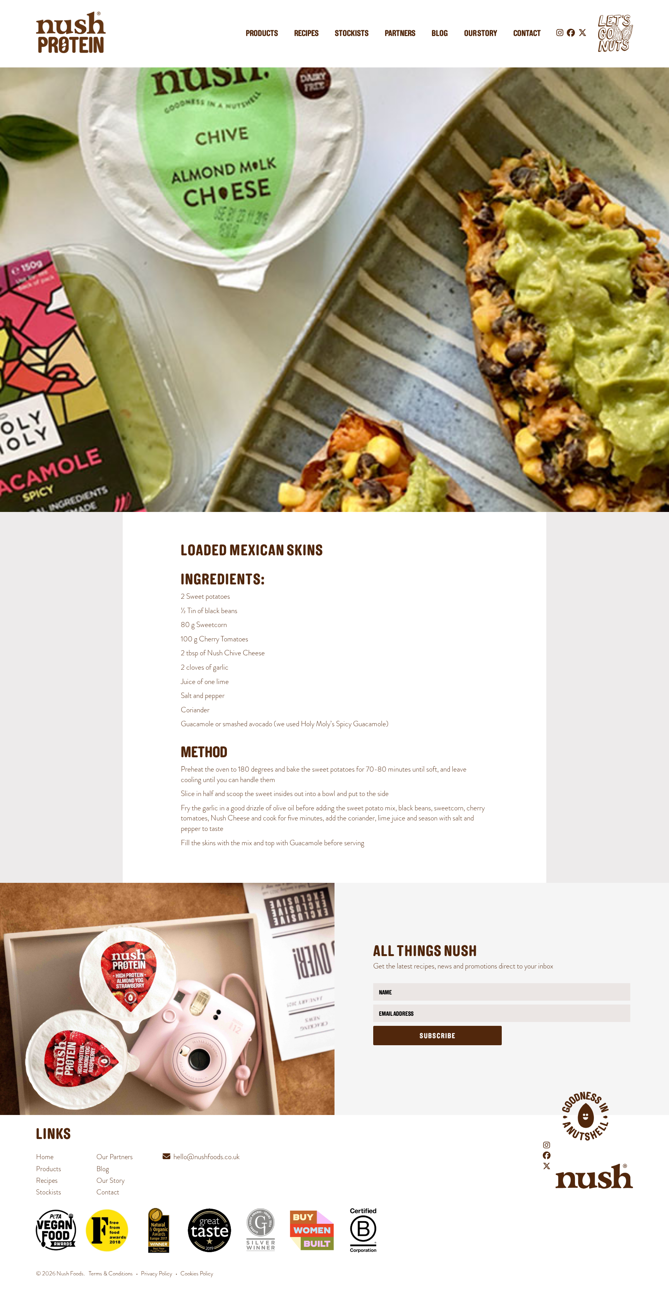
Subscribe (438, 1036)
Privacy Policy (156, 1273)
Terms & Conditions (111, 1273)
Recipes (306, 33)
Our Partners (114, 1156)
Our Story (480, 33)
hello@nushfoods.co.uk (206, 1156)
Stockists (352, 33)
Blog (440, 33)
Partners (400, 33)
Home (44, 1156)
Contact (527, 33)
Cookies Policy (196, 1273)
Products (262, 33)
